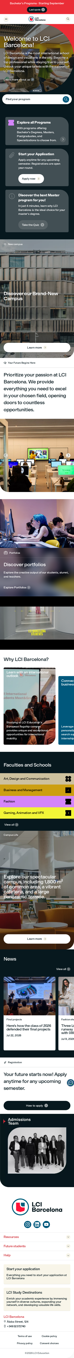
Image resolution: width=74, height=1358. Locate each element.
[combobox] (37, 99)
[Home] (37, 1214)
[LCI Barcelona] (37, 19)
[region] (37, 623)
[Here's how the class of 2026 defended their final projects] (30, 1013)
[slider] (5, 637)
